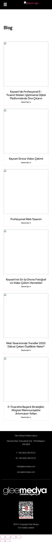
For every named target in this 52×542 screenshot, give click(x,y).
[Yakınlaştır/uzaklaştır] (2, 537)
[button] (5, 4)
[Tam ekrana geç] (7, 537)
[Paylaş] (13, 537)
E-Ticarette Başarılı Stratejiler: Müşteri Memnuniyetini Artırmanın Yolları (26, 410)
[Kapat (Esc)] (18, 537)
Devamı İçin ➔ (26, 102)
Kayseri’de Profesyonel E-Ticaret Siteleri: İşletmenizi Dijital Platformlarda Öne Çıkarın (26, 95)
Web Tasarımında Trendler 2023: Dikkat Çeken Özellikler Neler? (26, 344)
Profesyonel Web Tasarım (26, 219)
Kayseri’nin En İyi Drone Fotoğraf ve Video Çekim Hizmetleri (26, 281)
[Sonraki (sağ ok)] (7, 540)
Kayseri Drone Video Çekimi (26, 159)
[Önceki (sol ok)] (2, 540)
